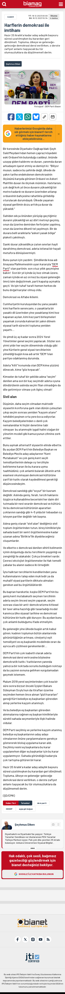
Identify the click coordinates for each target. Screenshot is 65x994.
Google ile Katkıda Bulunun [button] (36, 873)
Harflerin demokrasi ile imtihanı (26, 27)
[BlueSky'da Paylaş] (36, 116)
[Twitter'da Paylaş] (19, 116)
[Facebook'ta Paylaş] (11, 116)
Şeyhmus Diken (25, 824)
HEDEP (9, 809)
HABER (10, 17)
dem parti (41, 803)
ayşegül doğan (26, 809)
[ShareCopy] (44, 116)
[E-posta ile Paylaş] (52, 116)
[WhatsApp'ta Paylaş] (27, 116)
